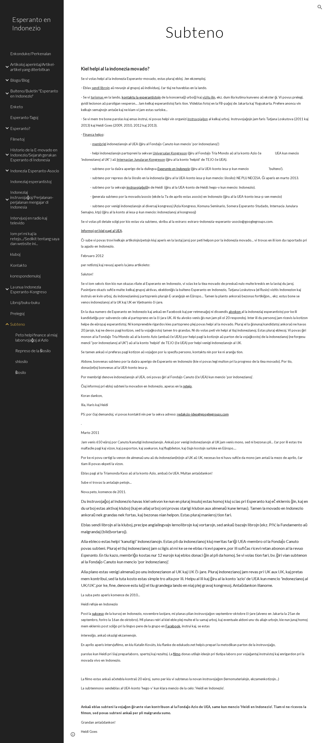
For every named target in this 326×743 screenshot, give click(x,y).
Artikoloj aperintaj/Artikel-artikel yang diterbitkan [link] (32, 66)
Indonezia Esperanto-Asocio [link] (34, 170)
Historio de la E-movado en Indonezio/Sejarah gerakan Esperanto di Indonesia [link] (33, 154)
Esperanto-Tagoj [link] (24, 117)
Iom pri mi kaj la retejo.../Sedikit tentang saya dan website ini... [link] (34, 238)
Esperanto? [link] (20, 128)
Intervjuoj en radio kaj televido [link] (28, 220)
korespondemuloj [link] (25, 275)
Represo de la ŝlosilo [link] (33, 350)
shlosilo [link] (21, 361)
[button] (320, 7)
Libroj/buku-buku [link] (25, 302)
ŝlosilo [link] (20, 372)
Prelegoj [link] (17, 313)
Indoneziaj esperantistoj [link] (30, 181)
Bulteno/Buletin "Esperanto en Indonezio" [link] (34, 93)
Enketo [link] (16, 106)
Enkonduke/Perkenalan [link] (30, 53)
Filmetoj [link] (17, 139)
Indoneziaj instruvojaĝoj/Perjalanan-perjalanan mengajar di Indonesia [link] (31, 199)
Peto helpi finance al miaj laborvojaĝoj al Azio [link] (36, 337)
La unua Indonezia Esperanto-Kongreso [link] (28, 289)
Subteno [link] (17, 324)
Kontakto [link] (18, 265)
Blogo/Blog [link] (19, 80)
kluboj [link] (15, 254)
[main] (194, 31)
